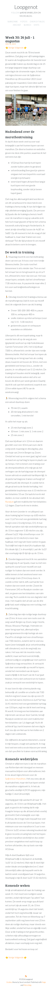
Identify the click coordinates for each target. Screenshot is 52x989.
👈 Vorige (9, 47)
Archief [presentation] (17, 25)
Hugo (44, 982)
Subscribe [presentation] (12, 21)
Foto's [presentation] (23, 21)
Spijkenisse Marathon (15, 778)
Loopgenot (26, 7)
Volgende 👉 (21, 47)
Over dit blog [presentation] (37, 21)
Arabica (9, 982)
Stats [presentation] (36, 25)
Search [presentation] (27, 25)
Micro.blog (27, 985)
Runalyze (9, 501)
